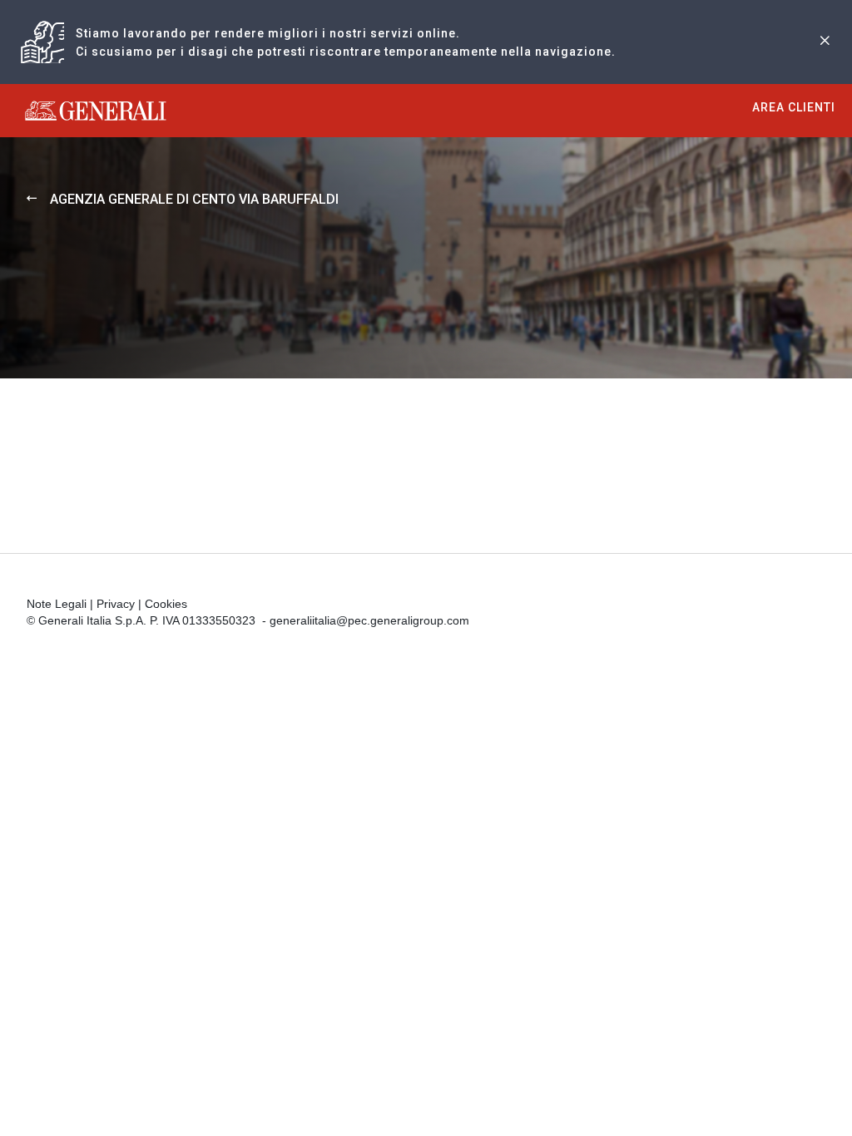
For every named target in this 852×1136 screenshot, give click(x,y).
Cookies (166, 603)
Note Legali (57, 603)
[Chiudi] (824, 42)
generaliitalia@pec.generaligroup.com (369, 620)
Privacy (116, 603)
